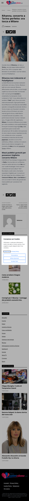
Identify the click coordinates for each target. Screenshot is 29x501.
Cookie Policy (7, 251)
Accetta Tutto (14, 261)
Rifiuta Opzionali (14, 258)
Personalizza (14, 255)
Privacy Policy (15, 251)
